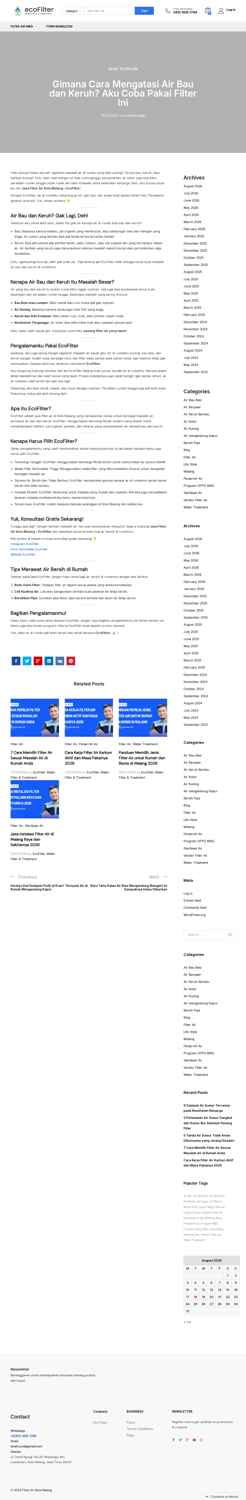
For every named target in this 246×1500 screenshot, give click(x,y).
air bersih (189, 1201)
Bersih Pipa (192, 443)
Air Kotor (190, 421)
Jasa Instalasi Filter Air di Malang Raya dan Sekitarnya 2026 (32, 839)
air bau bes (201, 1195)
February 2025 (194, 315)
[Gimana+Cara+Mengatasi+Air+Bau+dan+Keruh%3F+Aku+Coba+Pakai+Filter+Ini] (27, 661)
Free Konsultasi (183, 8)
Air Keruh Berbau (196, 414)
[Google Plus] (187, 1440)
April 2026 (191, 215)
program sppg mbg (196, 1229)
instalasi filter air (212, 1212)
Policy (131, 1422)
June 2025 (191, 286)
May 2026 (191, 208)
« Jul (187, 1322)
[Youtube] (194, 1440)
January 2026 (194, 236)
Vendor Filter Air (196, 500)
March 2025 (192, 307)
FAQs (130, 1435)
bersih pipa (191, 1207)
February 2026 (194, 229)
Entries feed (192, 900)
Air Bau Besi (192, 400)
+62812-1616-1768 (23, 1436)
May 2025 (191, 293)
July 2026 (191, 193)
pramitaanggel (135, 115)
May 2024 (191, 365)
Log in (188, 893)
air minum (216, 1201)
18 (195, 1297)
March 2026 (192, 222)
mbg (219, 1218)
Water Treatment (145, 744)
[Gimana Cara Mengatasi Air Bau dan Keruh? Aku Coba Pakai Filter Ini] (16, 661)
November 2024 (196, 329)
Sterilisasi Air (34, 826)
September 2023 (196, 372)
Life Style (190, 464)
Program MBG (209, 1223)
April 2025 (191, 300)
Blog (113, 69)
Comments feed (195, 907)
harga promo (192, 1212)
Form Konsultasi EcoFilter (29, 549)
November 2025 (195, 250)
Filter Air (128, 69)
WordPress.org (194, 915)
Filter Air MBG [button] (22, 26)
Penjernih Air (88, 744)
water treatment (194, 1240)
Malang (189, 471)
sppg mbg (216, 1229)
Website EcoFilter (23, 554)
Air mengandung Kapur (201, 436)
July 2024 (191, 358)
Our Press (100, 1422)
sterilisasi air (191, 1234)
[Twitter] (180, 1440)
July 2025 (191, 279)
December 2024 (195, 322)
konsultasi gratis (194, 1218)
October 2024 (194, 336)
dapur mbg (206, 1207)
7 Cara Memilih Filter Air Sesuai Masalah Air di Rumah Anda (31, 758)
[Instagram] (201, 1440)
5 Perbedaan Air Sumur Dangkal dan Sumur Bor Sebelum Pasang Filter (208, 1123)
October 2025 (194, 258)
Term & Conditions (140, 1429)
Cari (144, 11)
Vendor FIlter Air (211, 1234)
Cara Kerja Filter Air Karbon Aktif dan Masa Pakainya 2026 (88, 758)
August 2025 (193, 272)
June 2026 (191, 200)
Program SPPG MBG (199, 486)
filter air (220, 1207)
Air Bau (188, 1195)
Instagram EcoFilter (25, 544)
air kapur (202, 1201)
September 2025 (196, 265)
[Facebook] (173, 1440)
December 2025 (195, 243)
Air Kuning (191, 429)
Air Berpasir (192, 407)
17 (187, 1297)
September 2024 (196, 343)
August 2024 (193, 350)
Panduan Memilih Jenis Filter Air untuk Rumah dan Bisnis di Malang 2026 (142, 758)
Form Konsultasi (59, 26)
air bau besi (216, 1195)
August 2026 (193, 186)
